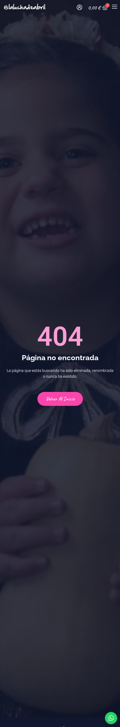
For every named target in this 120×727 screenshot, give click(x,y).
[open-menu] (114, 7)
